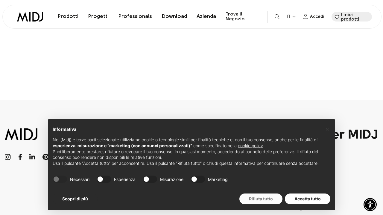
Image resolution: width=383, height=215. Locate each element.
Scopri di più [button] (75, 198)
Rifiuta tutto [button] (261, 198)
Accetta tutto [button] (307, 198)
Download (174, 16)
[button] (370, 204)
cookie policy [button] (250, 145)
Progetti (98, 16)
